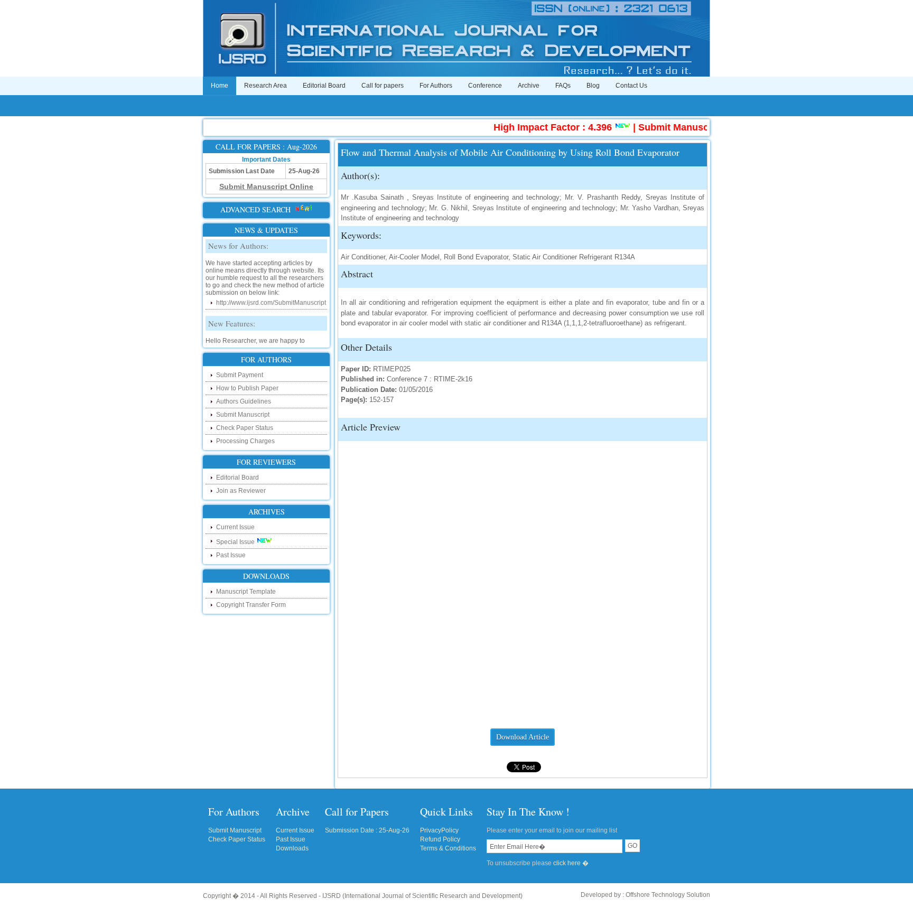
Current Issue (235, 527)
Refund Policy (440, 839)
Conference (485, 85)
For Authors (436, 85)
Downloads (292, 848)
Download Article (522, 737)
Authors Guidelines (243, 401)
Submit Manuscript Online (683, 127)
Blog (593, 85)
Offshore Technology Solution (668, 894)
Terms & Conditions (448, 848)
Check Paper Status (244, 428)
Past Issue (231, 555)
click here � (571, 863)
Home (219, 85)
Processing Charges (245, 441)
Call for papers (382, 85)
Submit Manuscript (242, 414)
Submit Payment (239, 375)
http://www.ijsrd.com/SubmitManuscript (271, 295)
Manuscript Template (246, 591)
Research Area (265, 85)
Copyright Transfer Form (251, 605)
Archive (528, 85)
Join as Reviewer (241, 490)
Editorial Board (324, 85)
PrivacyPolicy (439, 830)
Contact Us (631, 85)
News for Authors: (238, 238)
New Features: (231, 316)
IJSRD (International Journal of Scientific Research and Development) (422, 896)
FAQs (563, 85)
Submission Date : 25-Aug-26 (367, 830)
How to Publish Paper (247, 388)
